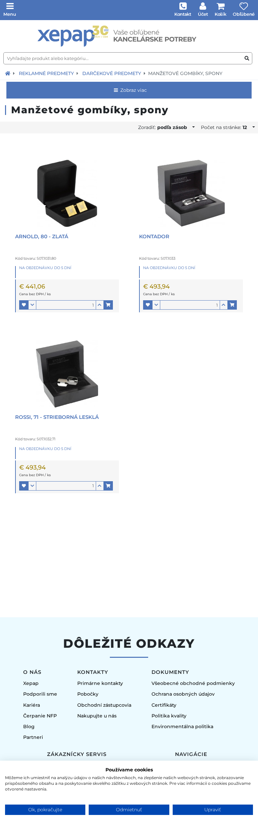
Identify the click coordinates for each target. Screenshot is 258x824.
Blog (29, 726)
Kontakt (182, 14)
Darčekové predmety (111, 73)
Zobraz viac (133, 90)
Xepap (31, 683)
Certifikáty (164, 705)
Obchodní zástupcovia (104, 705)
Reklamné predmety (46, 73)
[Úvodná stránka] (129, 36)
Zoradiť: (162, 127)
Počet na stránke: (224, 127)
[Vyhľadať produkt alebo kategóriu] (247, 58)
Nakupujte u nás (97, 716)
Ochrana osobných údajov (183, 694)
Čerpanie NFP (40, 716)
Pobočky (87, 694)
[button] (24, 305)
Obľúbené (244, 14)
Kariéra (31, 705)
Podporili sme (40, 694)
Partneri (33, 737)
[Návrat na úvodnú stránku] (7, 73)
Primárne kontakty (100, 683)
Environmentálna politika (182, 726)
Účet (203, 14)
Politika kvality (169, 716)
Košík (220, 14)
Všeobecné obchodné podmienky (193, 683)
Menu (9, 14)
